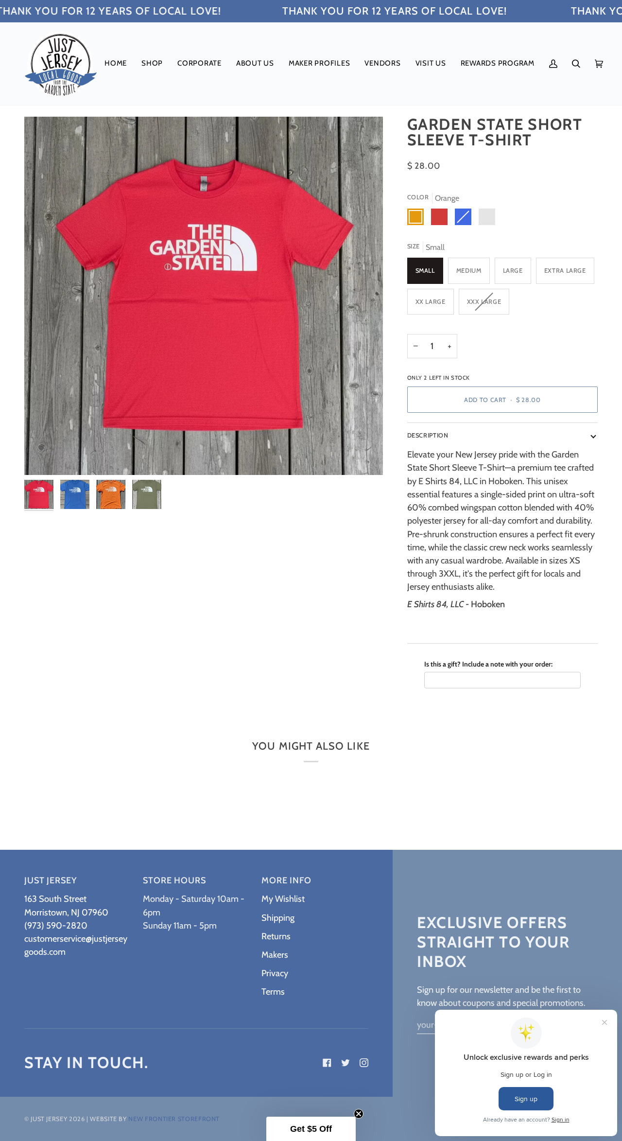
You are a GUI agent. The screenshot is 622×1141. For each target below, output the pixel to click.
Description (428, 435)
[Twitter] (345, 1062)
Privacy (274, 973)
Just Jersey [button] (50, 880)
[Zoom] (203, 296)
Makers (274, 954)
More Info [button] (286, 880)
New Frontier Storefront (174, 1119)
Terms (273, 991)
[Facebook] (327, 1062)
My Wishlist (283, 898)
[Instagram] (364, 1062)
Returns (276, 936)
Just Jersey (49, 1119)
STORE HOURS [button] (174, 880)
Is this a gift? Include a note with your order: (488, 664)
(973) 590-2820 (55, 925)
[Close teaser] (358, 1114)
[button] (152, 63)
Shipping (277, 917)
